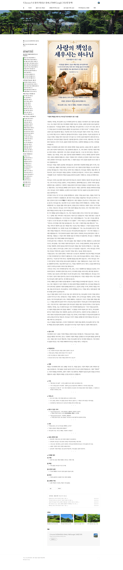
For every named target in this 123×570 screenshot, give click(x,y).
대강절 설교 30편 (28, 144)
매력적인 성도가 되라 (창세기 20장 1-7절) (57, 505)
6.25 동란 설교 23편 (28, 137)
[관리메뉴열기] (120, 284)
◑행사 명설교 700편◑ (29, 93)
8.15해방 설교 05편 (28, 138)
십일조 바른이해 (27, 72)
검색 (95, 3)
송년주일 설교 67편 (28, 151)
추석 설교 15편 (27, 140)
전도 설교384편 (27, 97)
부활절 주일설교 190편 (29, 127)
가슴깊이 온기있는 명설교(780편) (31, 67)
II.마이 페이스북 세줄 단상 (29, 76)
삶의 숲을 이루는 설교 (69, 8)
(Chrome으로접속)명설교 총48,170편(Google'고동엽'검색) (48, 3)
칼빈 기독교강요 (27, 165)
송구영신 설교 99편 (28, 149)
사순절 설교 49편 (28, 122)
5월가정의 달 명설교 (28, 129)
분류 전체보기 (28, 52)
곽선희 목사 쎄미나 (28, 87)
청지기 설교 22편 (28, 106)
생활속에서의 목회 (28, 161)
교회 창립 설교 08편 (28, 95)
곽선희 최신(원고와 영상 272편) (30, 84)
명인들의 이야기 (27, 159)
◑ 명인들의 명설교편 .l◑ (29, 80)
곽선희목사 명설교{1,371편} (30, 82)
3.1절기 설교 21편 (28, 120)
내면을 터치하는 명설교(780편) (30, 59)
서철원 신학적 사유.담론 (29, 68)
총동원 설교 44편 (28, 99)
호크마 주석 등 (27, 180)
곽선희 (30, 8)
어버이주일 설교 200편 (29, 133)
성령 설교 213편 (27, 135)
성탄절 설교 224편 (28, 146)
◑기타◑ (51, 496)
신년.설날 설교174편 (28, 118)
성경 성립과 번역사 (28, 167)
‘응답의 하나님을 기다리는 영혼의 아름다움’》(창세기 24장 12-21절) (63, 502)
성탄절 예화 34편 (28, 148)
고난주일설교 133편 (28, 124)
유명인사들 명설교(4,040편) (30, 89)
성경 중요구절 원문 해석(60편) (30, 70)
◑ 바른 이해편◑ (27, 154)
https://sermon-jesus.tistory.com (58, 536)
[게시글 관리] (54, 489)
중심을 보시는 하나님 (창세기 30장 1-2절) (57, 498)
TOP (99, 558)
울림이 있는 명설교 (40, 8)
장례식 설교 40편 (28, 112)
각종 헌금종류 (27, 178)
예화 (95, 8)
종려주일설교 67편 (28, 126)
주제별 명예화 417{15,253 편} (30, 91)
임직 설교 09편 (27, 103)
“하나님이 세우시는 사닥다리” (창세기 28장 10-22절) (60, 500)
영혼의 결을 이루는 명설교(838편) (31, 65)
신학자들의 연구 (27, 163)
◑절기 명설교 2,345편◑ (29, 116)
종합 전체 (56, 496)
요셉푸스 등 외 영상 (28, 170)
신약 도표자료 (27, 168)
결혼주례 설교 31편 (28, 108)
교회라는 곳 (27, 156)
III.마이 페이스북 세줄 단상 (29, 78)
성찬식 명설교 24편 (28, 101)
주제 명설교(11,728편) (83, 8)
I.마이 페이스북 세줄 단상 (29, 74)
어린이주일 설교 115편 (29, 131)
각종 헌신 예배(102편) (29, 114)
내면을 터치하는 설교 (54, 8)
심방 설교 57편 (27, 105)
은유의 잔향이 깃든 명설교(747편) (31, 63)
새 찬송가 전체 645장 (28, 174)
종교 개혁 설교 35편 (28, 110)
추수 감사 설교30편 (28, 142)
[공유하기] (53, 489)
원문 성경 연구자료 (28, 157)
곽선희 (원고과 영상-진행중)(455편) (31, 86)
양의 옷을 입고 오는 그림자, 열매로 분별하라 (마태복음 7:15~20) (62, 503)
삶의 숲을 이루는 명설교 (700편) (31, 61)
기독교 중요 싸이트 (28, 172)
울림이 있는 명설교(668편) (29, 57)
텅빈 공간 (27, 186)
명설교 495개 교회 (28, 176)
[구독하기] (120, 286)
